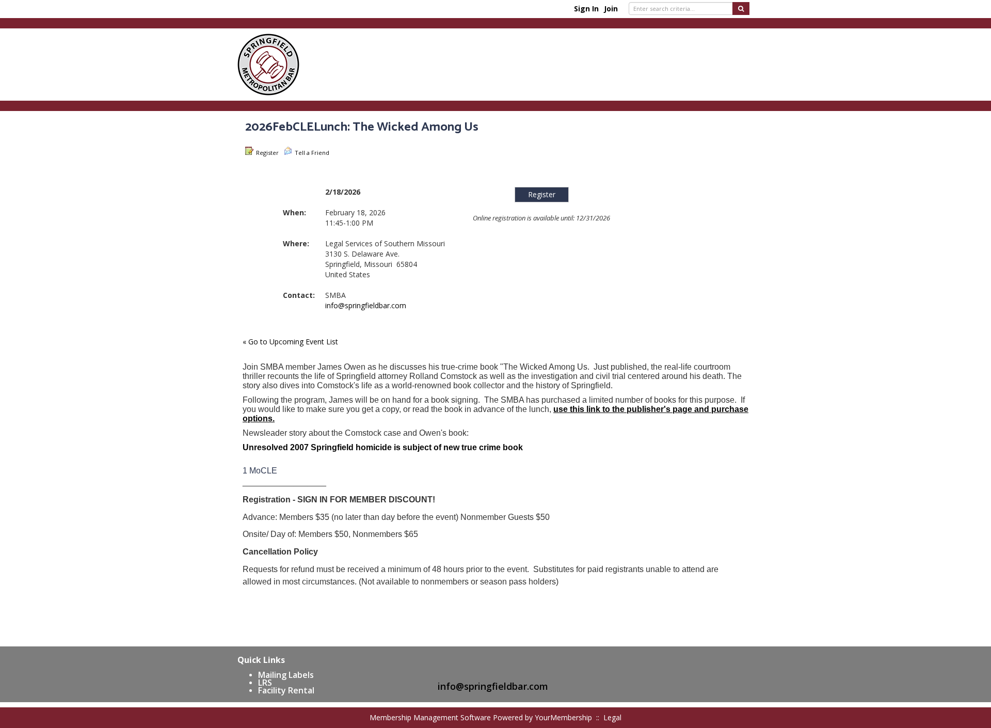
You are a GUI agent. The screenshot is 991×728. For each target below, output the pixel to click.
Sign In (586, 8)
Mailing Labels (286, 674)
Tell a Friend (312, 152)
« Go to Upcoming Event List (290, 341)
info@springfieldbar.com (365, 305)
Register (267, 152)
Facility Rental (286, 690)
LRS (265, 682)
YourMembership (563, 717)
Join (611, 8)
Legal (612, 717)
